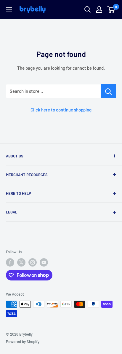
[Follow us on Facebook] (10, 262)
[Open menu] (9, 9)
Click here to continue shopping (61, 109)
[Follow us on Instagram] (32, 262)
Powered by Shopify (22, 341)
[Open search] (87, 9)
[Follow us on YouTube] (44, 262)
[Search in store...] (108, 91)
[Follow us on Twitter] (21, 262)
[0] (111, 9)
